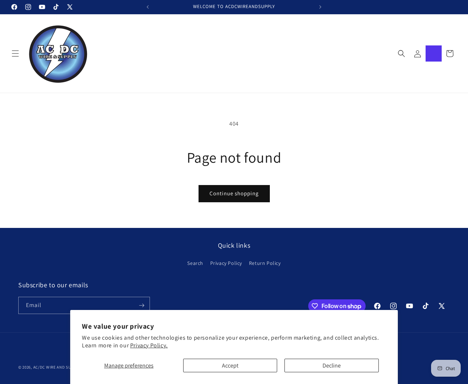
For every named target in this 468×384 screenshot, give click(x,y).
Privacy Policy (226, 263)
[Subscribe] (141, 305)
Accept (230, 365)
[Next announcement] (320, 7)
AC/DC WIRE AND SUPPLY (56, 367)
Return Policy (265, 263)
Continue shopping (234, 193)
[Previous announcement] (148, 7)
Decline (331, 365)
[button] (15, 53)
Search (195, 263)
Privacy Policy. (149, 345)
